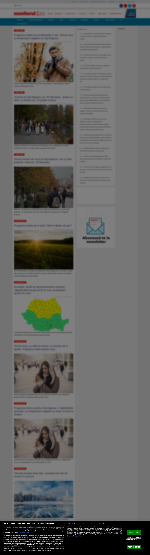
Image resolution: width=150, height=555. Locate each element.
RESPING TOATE (134, 547)
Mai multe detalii (24, 532)
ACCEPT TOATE (134, 532)
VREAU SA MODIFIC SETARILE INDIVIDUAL (134, 538)
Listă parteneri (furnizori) (74, 536)
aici (15, 545)
